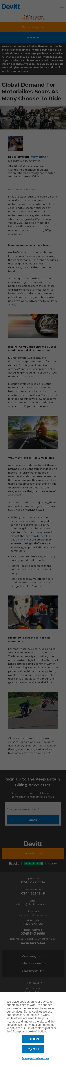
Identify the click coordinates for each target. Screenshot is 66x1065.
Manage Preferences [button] (35, 1058)
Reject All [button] (33, 1049)
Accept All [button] (33, 1038)
